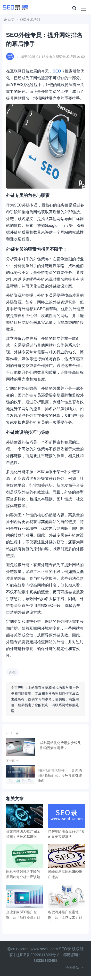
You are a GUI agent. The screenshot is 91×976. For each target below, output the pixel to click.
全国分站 (72, 967)
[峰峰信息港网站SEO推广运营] (66, 856)
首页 (11, 19)
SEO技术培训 (29, 19)
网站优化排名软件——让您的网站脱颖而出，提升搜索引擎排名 (60, 775)
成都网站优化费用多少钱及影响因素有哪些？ (60, 745)
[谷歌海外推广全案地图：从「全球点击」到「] (66, 896)
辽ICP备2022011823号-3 (37, 954)
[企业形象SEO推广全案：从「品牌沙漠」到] (24, 896)
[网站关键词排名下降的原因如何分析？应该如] (24, 856)
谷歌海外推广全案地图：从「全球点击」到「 (65, 917)
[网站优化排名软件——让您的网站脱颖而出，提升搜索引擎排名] (20, 774)
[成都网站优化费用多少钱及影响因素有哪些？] (20, 747)
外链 (12, 672)
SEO (57, 71)
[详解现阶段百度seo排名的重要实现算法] (66, 816)
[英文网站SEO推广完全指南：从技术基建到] (24, 816)
